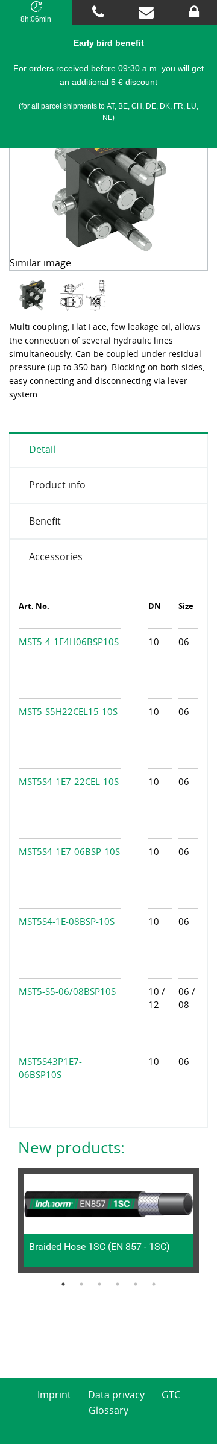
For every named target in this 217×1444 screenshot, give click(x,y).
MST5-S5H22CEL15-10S (68, 711)
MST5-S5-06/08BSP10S (67, 991)
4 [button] (118, 1284)
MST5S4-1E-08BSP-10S (67, 921)
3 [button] (99, 1284)
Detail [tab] (42, 449)
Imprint (54, 1394)
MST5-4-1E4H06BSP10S (69, 641)
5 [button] (136, 1284)
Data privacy (116, 1394)
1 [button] (63, 1284)
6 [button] (154, 1284)
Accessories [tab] (56, 556)
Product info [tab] (57, 484)
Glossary (108, 1410)
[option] (34, 295)
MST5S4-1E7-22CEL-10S (69, 781)
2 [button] (81, 1284)
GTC (171, 1394)
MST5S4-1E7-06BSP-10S (69, 851)
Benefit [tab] (45, 521)
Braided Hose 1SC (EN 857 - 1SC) (99, 1246)
